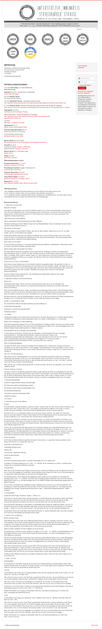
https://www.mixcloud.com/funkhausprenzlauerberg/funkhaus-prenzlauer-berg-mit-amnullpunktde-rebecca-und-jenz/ (37, 107)
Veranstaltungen (82, 66)
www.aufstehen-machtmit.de (12, 118)
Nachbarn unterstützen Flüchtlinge (14, 165)
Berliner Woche (8, 153)
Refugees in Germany (21, 148)
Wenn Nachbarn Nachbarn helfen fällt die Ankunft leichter (20, 183)
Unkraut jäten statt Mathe (11, 94)
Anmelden (82, 88)
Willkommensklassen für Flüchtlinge (14, 131)
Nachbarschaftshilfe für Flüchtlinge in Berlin (16, 178)
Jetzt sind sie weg (9, 89)
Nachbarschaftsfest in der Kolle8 (13, 136)
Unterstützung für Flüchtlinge (12, 170)
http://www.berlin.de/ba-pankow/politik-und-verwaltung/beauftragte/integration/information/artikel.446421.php (35, 103)
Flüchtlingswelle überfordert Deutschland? (16, 174)
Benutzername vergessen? (85, 91)
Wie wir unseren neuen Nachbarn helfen (15, 127)
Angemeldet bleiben (85, 85)
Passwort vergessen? (84, 93)
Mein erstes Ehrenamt (10, 157)
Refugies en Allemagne (23, 147)
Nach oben (95, 625)
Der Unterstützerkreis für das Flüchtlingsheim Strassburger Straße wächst (25, 142)
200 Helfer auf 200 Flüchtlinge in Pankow (16, 112)
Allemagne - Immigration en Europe (14, 122)
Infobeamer (81, 67)
